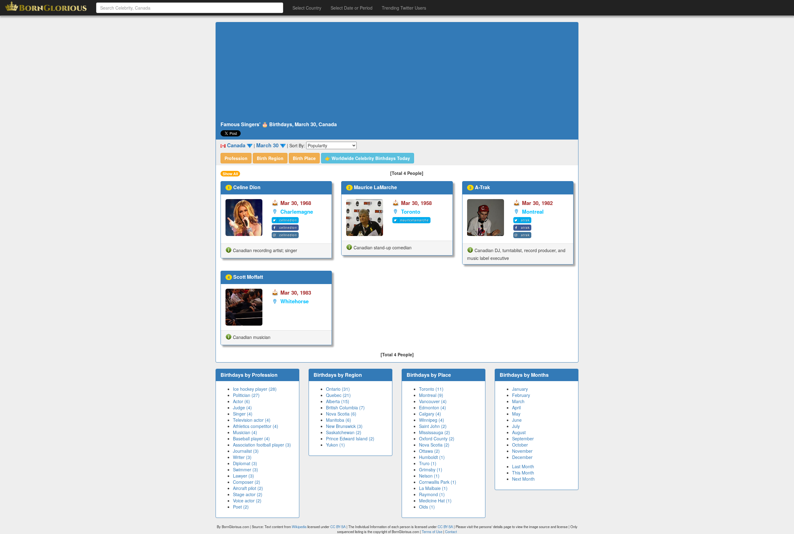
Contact (451, 531)
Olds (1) (427, 507)
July (516, 426)
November (522, 451)
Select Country (306, 8)
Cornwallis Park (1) (437, 482)
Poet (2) (241, 507)
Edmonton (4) (432, 407)
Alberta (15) (337, 401)
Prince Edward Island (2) (350, 438)
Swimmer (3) (245, 469)
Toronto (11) (431, 389)
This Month (523, 472)
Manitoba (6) (338, 420)
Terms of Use (432, 531)
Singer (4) (242, 414)
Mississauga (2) (434, 432)
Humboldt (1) (432, 457)
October (520, 445)
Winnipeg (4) (431, 420)
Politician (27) (246, 395)
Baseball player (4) (251, 438)
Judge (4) (242, 407)
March (518, 401)
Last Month (523, 466)
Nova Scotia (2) (434, 445)
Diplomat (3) (245, 463)
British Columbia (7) (345, 407)
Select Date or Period (351, 8)
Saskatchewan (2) (343, 432)
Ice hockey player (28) (255, 389)
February (521, 395)
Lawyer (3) (243, 476)
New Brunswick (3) (344, 426)
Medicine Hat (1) (435, 500)
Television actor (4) (251, 420)
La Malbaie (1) (433, 488)
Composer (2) (246, 482)
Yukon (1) (335, 445)
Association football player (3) (262, 445)
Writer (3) (242, 457)
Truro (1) (427, 463)
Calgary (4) (430, 414)
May (516, 414)
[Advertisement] (397, 72)
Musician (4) (245, 432)
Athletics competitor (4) (255, 426)
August (519, 432)
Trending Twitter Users (404, 8)
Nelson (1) (429, 476)
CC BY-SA (338, 526)
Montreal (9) (431, 395)
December (522, 457)
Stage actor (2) (247, 494)
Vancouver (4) (433, 401)
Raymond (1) (432, 494)
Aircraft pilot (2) (248, 488)
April (516, 407)
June (517, 420)
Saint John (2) (433, 426)
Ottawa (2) (429, 451)
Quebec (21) (338, 395)
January (520, 389)
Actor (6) (241, 401)
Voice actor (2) (247, 500)
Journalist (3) (246, 451)
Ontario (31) (338, 389)
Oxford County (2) (436, 438)
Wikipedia (299, 526)
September (523, 438)
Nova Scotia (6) (341, 414)
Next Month (523, 479)
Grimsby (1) (430, 469)
